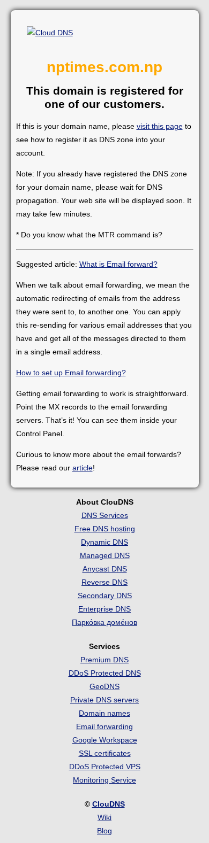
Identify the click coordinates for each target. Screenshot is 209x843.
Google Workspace (104, 740)
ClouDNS (108, 804)
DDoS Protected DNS (105, 673)
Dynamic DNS (104, 542)
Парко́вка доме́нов (104, 622)
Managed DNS (105, 555)
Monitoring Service (104, 780)
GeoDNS (104, 686)
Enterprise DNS (104, 609)
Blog (104, 830)
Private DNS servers (104, 699)
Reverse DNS (104, 582)
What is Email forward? (118, 264)
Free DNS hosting (104, 528)
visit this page (160, 126)
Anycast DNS (105, 568)
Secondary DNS (105, 595)
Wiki (104, 817)
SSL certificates (105, 753)
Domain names (104, 713)
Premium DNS (104, 659)
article (82, 467)
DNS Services (104, 515)
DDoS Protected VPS (104, 766)
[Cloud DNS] (50, 33)
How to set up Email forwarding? (71, 372)
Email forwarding (104, 726)
